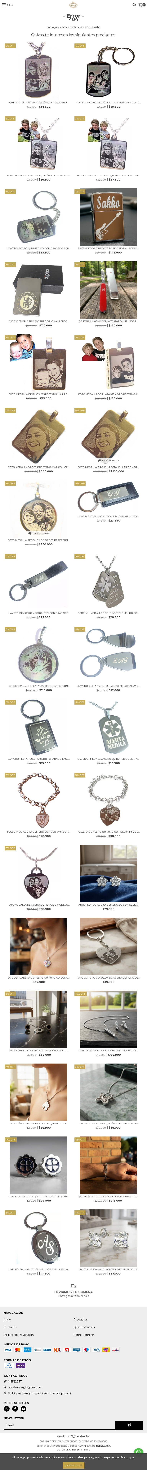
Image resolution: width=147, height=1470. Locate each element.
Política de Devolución (19, 1335)
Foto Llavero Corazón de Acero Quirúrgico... (108, 977)
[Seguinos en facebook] (15, 1409)
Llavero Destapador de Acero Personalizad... (108, 685)
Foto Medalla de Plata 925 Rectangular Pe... (39, 394)
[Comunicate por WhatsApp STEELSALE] (138, 1452)
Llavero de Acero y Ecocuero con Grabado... (38, 613)
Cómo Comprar (84, 1335)
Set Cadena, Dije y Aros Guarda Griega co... (39, 1050)
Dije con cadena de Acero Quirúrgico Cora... (38, 977)
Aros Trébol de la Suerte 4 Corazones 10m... (39, 1196)
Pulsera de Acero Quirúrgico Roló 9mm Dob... (108, 831)
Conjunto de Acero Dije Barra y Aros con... (108, 1050)
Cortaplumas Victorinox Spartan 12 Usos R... (108, 321)
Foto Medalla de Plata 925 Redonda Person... (38, 685)
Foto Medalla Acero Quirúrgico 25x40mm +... (38, 102)
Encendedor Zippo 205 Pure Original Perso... (38, 321)
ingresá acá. (103, 1446)
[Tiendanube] (73, 1437)
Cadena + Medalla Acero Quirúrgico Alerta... (108, 758)
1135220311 (15, 1381)
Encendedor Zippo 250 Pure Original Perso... (108, 248)
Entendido (73, 1465)
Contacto (10, 1327)
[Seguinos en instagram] (7, 1409)
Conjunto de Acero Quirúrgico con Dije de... (108, 1123)
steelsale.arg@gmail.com (25, 1387)
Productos (80, 1319)
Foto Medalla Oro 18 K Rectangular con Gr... (38, 467)
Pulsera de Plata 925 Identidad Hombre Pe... (108, 1196)
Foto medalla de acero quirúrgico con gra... (38, 175)
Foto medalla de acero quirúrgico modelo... (38, 904)
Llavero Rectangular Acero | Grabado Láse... (39, 758)
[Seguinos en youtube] (23, 1409)
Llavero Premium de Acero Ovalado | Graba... (39, 1269)
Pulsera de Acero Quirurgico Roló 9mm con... (38, 831)
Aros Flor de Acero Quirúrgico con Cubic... (108, 904)
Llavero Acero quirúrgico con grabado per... (108, 102)
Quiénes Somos (84, 1327)
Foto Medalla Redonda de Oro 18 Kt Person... (38, 540)
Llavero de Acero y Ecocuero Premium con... (108, 516)
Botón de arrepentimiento (73, 1450)
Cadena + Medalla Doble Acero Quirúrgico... (108, 613)
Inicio (7, 1319)
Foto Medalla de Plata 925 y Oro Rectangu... (108, 394)
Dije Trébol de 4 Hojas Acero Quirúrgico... (39, 1123)
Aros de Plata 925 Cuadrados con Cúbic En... (108, 1269)
